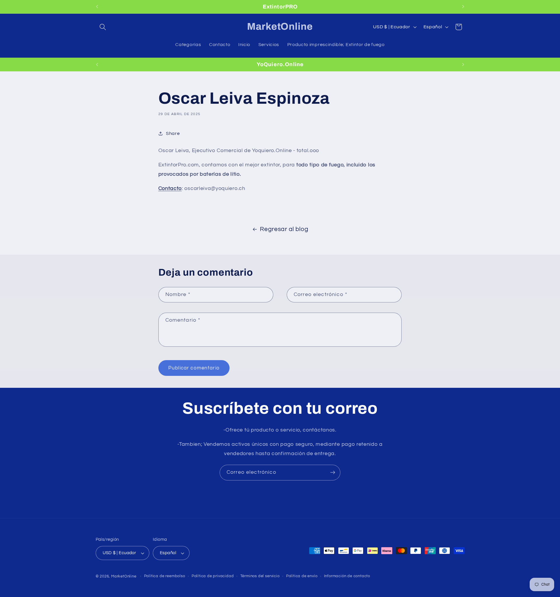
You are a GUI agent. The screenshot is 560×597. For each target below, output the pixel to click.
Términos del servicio (260, 576)
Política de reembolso (164, 576)
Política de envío (302, 576)
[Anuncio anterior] (96, 6)
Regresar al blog (284, 229)
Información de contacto (347, 576)
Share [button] (173, 133)
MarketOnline (123, 576)
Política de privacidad (213, 576)
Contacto (170, 188)
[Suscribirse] (332, 472)
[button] (103, 27)
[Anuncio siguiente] (463, 6)
